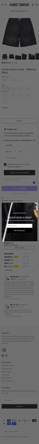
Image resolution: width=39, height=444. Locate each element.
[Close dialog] (35, 204)
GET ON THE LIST (19, 230)
